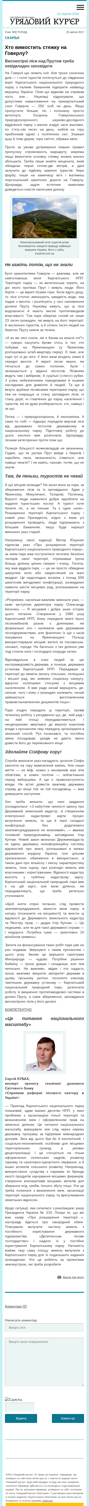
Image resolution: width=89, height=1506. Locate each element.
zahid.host (47, 1501)
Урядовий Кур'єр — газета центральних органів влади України (44, 18)
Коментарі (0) (16, 1306)
